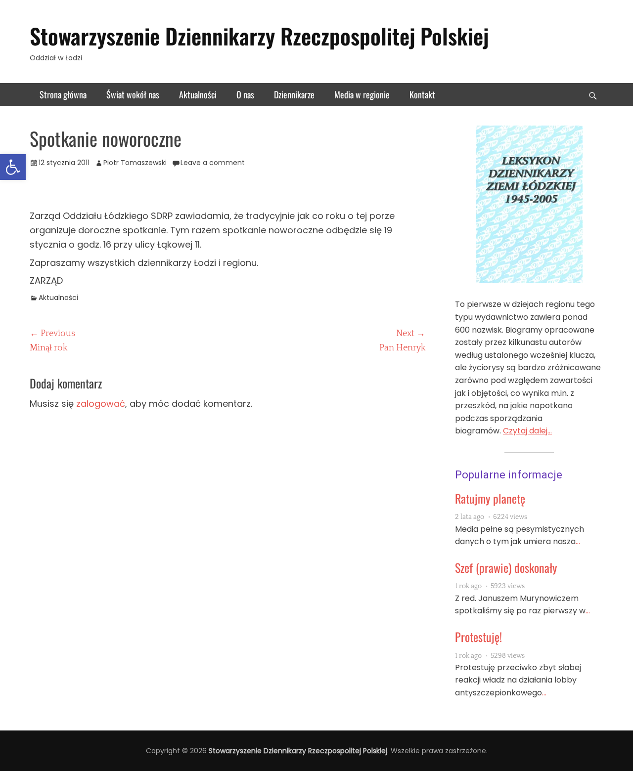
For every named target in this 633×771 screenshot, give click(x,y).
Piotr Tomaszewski (135, 163)
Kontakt (422, 94)
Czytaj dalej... (527, 430)
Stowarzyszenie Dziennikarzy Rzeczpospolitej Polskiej (259, 36)
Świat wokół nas (132, 94)
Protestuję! (478, 636)
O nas (245, 94)
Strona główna (63, 94)
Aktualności (198, 94)
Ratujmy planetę (490, 498)
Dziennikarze (294, 94)
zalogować (100, 403)
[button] (13, 167)
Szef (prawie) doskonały (506, 567)
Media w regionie (362, 94)
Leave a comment (213, 163)
